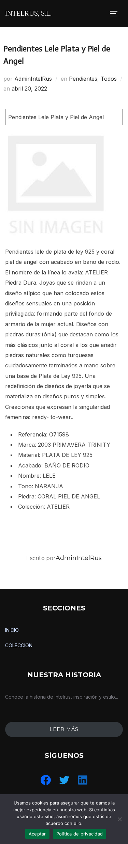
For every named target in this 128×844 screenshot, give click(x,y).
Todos (109, 78)
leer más (64, 729)
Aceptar (37, 834)
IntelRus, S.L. (28, 13)
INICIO (12, 630)
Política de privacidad (79, 834)
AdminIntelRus (33, 78)
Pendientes (83, 78)
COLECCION (18, 645)
